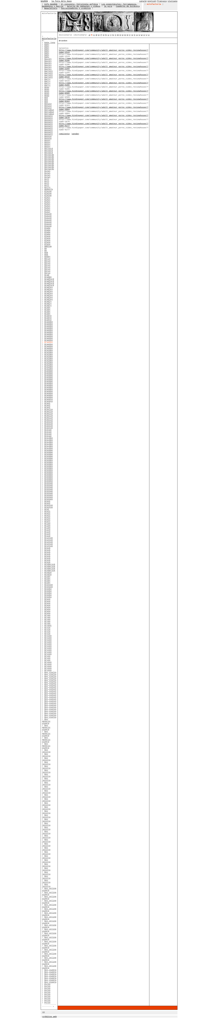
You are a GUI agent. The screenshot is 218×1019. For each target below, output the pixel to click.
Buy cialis (50, 672)
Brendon (48, 471)
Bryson (48, 662)
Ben (46, 98)
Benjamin (49, 110)
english (152, 1)
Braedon (48, 336)
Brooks (48, 589)
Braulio (48, 409)
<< (43, 1012)
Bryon (47, 656)
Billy (47, 187)
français (162, 1)
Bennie (48, 136)
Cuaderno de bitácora (128, 6)
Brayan (48, 430)
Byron (47, 984)
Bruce (47, 599)
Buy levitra (46, 751)
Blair (47, 197)
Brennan (48, 483)
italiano (172, 1)
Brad (46, 275)
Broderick (49, 564)
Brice (47, 530)
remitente (64, 134)
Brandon (48, 391)
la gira (108, 6)
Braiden (48, 350)
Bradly (48, 301)
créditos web (49, 1017)
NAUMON (44, 1)
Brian (47, 524)
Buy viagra (50, 970)
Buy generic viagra (46, 721)
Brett (47, 511)
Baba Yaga (49, 43)
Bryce (47, 628)
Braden (48, 277)
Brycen (48, 636)
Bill (46, 179)
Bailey (48, 59)
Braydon (48, 448)
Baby (46, 45)
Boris (47, 259)
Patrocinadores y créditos (76, 8)
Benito (48, 104)
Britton (48, 538)
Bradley (48, 287)
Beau (46, 87)
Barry (47, 79)
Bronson (48, 585)
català (142, 1)
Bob (46, 253)
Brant (47, 403)
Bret (46, 509)
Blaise (48, 214)
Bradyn (48, 316)
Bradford (49, 279)
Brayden (48, 438)
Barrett (48, 71)
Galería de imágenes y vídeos (83, 6)
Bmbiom (48, 246)
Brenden (48, 460)
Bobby (47, 257)
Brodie (48, 572)
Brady (47, 308)
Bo (45, 248)
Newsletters (50, 8)
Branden (48, 383)
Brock (47, 548)
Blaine (48, 191)
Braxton (48, 422)
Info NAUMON (50, 4)
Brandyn (48, 399)
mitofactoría (49, 39)
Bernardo (49, 155)
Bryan (47, 615)
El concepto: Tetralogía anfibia (79, 4)
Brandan (48, 371)
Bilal (47, 171)
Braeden (48, 322)
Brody (47, 577)
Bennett (48, 116)
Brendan (48, 450)
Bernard (48, 149)
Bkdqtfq (48, 189)
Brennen (48, 495)
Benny (47, 140)
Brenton (48, 505)
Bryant (48, 625)
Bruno (47, 607)
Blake (47, 228)
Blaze (47, 236)
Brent (47, 501)
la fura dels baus (61, 1)
